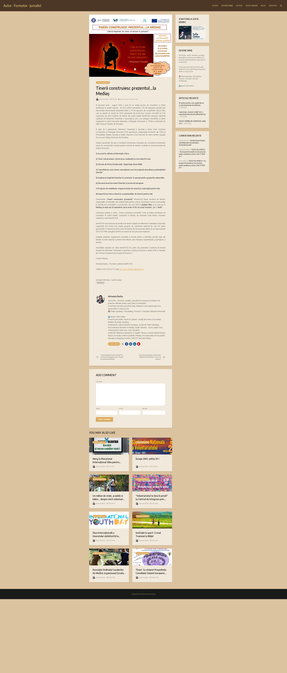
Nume (98, 408)
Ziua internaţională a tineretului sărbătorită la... (106, 534)
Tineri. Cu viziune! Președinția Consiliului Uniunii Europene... (151, 571)
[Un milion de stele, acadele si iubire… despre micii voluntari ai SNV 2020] (109, 483)
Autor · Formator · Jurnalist (22, 5)
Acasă (215, 5)
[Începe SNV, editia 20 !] (152, 446)
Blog (263, 5)
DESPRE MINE (227, 5)
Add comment (124, 99)
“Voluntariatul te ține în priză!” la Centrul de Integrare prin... (152, 497)
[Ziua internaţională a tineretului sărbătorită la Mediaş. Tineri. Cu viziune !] (109, 520)
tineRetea (100, 283)
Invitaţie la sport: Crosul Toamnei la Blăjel (148, 534)
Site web (144, 408)
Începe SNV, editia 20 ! (147, 458)
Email (121, 408)
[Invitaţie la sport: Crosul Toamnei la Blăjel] (152, 520)
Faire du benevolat (103, 82)
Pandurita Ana (184, 140)
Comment (99, 381)
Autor (239, 5)
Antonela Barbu (104, 99)
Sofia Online (252, 5)
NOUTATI (273, 5)
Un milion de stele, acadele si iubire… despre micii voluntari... (108, 497)
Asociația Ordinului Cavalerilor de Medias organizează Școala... (108, 571)
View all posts (114, 344)
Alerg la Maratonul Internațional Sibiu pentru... (106, 460)
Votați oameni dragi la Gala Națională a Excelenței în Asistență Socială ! (192, 143)
